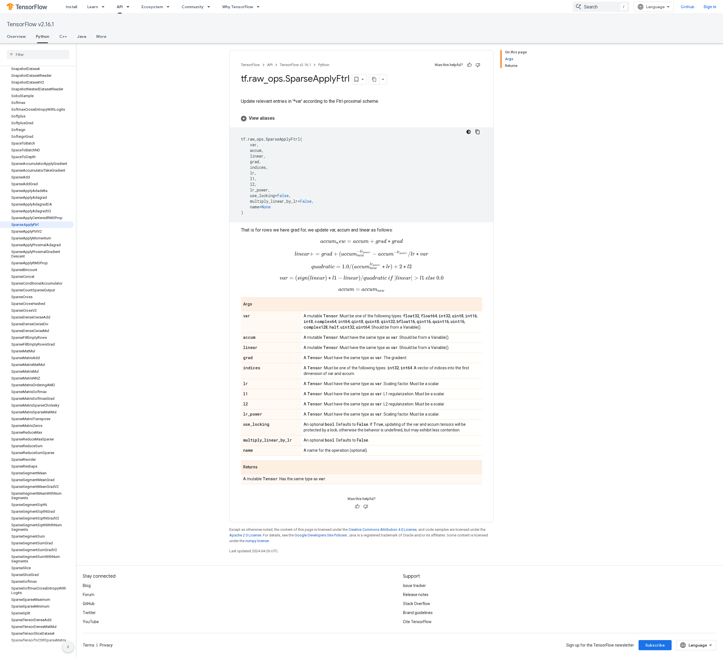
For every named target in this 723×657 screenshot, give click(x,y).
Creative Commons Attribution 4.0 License (383, 529)
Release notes (415, 594)
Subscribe (655, 645)
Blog (87, 585)
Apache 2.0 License (245, 535)
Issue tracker (414, 585)
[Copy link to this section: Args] (257, 304)
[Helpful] (469, 65)
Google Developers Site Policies (321, 535)
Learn (92, 6)
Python (42, 36)
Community (193, 6)
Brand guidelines (418, 612)
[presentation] (361, 242)
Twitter (89, 612)
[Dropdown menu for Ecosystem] (170, 7)
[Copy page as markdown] (374, 79)
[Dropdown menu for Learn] (105, 7)
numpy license (257, 541)
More (101, 36)
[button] (361, 118)
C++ (63, 36)
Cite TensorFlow (417, 621)
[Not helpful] (478, 65)
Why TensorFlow (237, 6)
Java (81, 36)
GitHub (687, 6)
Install (71, 6)
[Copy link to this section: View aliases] (280, 118)
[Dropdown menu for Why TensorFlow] (260, 7)
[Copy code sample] (477, 131)
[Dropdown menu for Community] (210, 7)
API (120, 6)
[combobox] (601, 7)
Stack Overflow (416, 603)
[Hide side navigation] (68, 646)
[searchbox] (38, 54)
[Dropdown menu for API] (129, 7)
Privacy (106, 645)
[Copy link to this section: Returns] (263, 467)
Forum (88, 594)
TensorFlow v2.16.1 (30, 24)
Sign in (710, 7)
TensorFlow (250, 65)
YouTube (91, 621)
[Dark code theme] (468, 131)
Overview (16, 36)
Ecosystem (152, 6)
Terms (88, 645)
